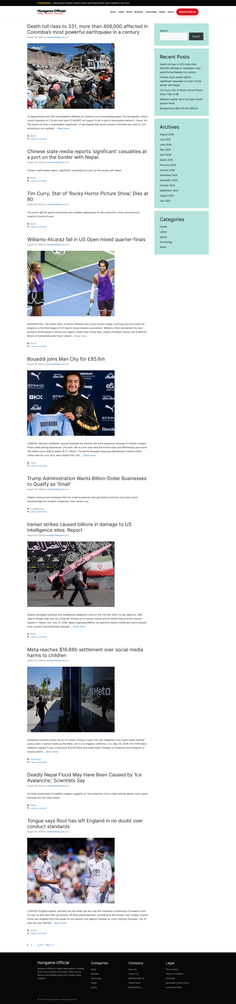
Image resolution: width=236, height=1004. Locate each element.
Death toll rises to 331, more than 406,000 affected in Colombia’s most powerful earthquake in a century (87, 29)
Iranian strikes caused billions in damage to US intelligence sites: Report (79, 527)
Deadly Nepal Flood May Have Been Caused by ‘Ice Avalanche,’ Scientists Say (84, 777)
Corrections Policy (174, 987)
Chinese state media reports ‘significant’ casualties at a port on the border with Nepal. (87, 154)
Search (163, 30)
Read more (63, 128)
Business (139, 12)
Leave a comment (38, 139)
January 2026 (167, 170)
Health (162, 12)
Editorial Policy (135, 987)
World (129, 12)
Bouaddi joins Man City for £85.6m (66, 359)
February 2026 (168, 165)
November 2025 (169, 180)
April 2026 (165, 154)
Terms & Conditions (174, 974)
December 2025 (168, 175)
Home (113, 12)
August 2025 (167, 195)
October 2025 (167, 185)
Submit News (134, 983)
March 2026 (166, 160)
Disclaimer (170, 978)
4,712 (41, 945)
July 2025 (165, 200)
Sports (171, 12)
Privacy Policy (172, 969)
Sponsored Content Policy (177, 983)
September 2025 (169, 190)
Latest (121, 12)
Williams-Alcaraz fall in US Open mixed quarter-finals (86, 239)
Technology (151, 12)
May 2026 (165, 149)
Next (50, 945)
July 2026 (165, 139)
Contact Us (133, 974)
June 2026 (166, 144)
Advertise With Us (187, 12)
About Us (133, 969)
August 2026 (167, 134)
